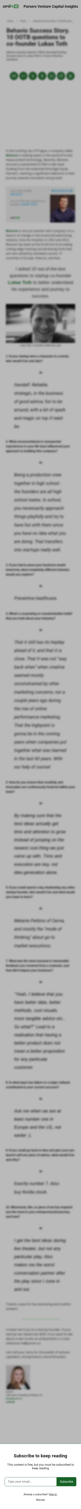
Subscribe (66, 1481)
